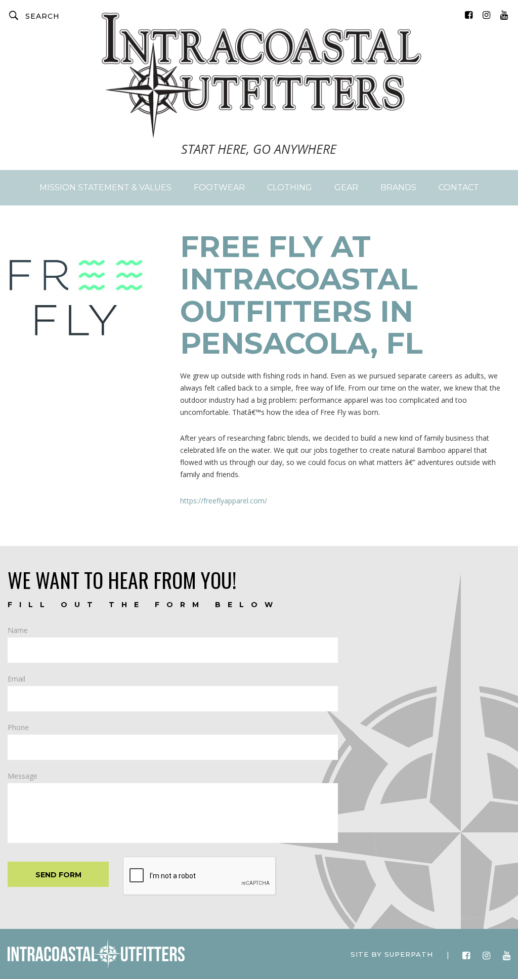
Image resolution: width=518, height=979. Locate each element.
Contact (459, 187)
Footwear (219, 187)
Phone (18, 727)
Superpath (408, 954)
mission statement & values (105, 187)
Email (16, 679)
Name (18, 630)
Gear (346, 187)
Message (22, 776)
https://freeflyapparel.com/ (223, 500)
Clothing (289, 187)
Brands (398, 187)
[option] (86, 304)
